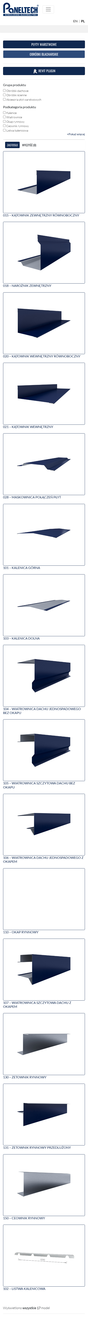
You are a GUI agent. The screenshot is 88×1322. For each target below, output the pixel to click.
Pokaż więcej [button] (77, 134)
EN (75, 21)
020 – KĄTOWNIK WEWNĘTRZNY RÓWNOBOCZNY (41, 356)
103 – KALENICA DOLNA (21, 638)
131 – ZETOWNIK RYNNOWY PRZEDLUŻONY (37, 1147)
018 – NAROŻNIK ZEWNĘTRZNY (27, 285)
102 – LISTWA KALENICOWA (24, 1288)
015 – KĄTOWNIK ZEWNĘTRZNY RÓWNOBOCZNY (41, 215)
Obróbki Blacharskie (44, 54)
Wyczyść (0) (29, 145)
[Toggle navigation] (48, 9)
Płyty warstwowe (44, 44)
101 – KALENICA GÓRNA (21, 568)
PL (83, 21)
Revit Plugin (46, 70)
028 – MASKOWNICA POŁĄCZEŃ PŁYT (32, 497)
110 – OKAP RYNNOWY (20, 932)
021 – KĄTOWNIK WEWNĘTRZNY (28, 427)
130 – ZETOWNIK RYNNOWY (24, 1077)
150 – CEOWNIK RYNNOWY (24, 1218)
